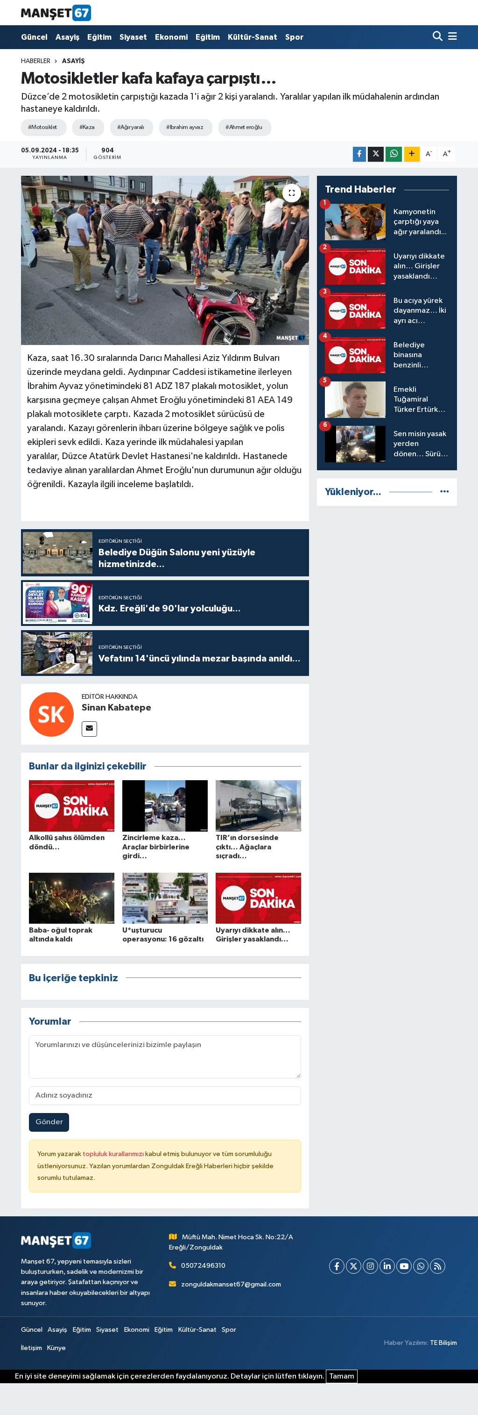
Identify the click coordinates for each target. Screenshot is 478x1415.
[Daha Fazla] (412, 154)
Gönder (49, 1122)
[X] (353, 1266)
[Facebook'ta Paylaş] (359, 154)
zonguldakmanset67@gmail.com (231, 1284)
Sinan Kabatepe (116, 707)
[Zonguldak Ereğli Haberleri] (56, 12)
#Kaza (87, 127)
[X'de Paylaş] (376, 154)
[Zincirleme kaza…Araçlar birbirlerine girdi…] (165, 806)
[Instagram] (370, 1266)
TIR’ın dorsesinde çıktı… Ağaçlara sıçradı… (247, 846)
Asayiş (67, 37)
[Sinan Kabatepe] (51, 714)
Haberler (35, 61)
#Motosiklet (42, 127)
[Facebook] (336, 1266)
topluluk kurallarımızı (114, 1153)
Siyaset (133, 37)
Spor (294, 37)
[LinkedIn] (387, 1266)
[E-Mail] (89, 729)
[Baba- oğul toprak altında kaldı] (71, 898)
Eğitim (99, 37)
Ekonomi (171, 37)
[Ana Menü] (450, 37)
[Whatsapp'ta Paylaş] (394, 154)
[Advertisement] (387, 572)
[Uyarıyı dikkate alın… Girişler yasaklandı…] (258, 898)
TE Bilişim (443, 1342)
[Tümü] (444, 492)
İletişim (31, 1347)
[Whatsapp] (421, 1266)
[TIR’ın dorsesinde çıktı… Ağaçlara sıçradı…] (258, 806)
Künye (56, 1347)
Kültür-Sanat (252, 37)
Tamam (341, 1376)
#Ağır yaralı (130, 127)
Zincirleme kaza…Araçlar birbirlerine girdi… (156, 846)
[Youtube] (404, 1266)
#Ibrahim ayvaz (184, 127)
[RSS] (437, 1266)
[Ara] (438, 37)
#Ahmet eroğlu (243, 127)
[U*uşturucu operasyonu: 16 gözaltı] (165, 898)
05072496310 (203, 1265)
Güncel (34, 37)
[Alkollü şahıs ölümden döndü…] (71, 806)
